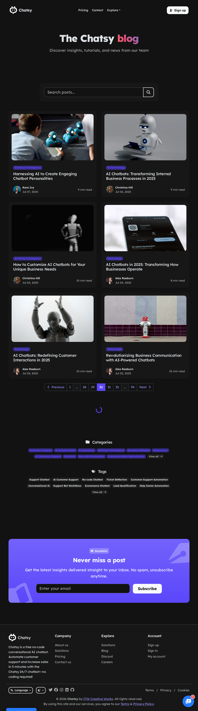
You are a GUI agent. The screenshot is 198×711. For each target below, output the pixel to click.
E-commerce (86, 450)
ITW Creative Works (98, 699)
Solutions (62, 651)
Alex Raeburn (124, 278)
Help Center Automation (154, 485)
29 (93, 387)
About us (61, 645)
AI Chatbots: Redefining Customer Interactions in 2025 (44, 357)
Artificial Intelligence (28, 167)
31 (109, 387)
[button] (178, 10)
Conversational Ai (39, 485)
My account (156, 656)
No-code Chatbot (92, 479)
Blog (104, 651)
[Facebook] (56, 690)
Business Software (138, 450)
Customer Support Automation (149, 479)
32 (117, 387)
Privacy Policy (143, 704)
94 (133, 387)
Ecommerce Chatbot (97, 485)
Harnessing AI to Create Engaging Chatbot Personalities (45, 176)
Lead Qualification (125, 485)
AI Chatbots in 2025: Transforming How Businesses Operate (142, 266)
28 (84, 387)
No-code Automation (91, 456)
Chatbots (69, 456)
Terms (149, 690)
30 (101, 387)
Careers (107, 662)
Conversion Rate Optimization (126, 456)
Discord (107, 656)
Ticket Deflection (117, 479)
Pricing (60, 656)
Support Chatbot (39, 479)
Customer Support (41, 450)
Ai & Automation (65, 450)
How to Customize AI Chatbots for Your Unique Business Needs (49, 266)
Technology (114, 258)
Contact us (63, 662)
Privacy (165, 690)
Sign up (153, 645)
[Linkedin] (67, 690)
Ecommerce (160, 450)
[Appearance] (40, 690)
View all (154, 456)
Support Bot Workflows (67, 485)
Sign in (153, 651)
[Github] (72, 690)
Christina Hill (124, 187)
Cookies (183, 690)
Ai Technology (116, 167)
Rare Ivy (28, 187)
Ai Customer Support (48, 456)
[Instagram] (61, 690)
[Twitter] (51, 690)
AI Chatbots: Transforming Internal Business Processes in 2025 (138, 176)
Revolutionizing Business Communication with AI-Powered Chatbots (144, 357)
